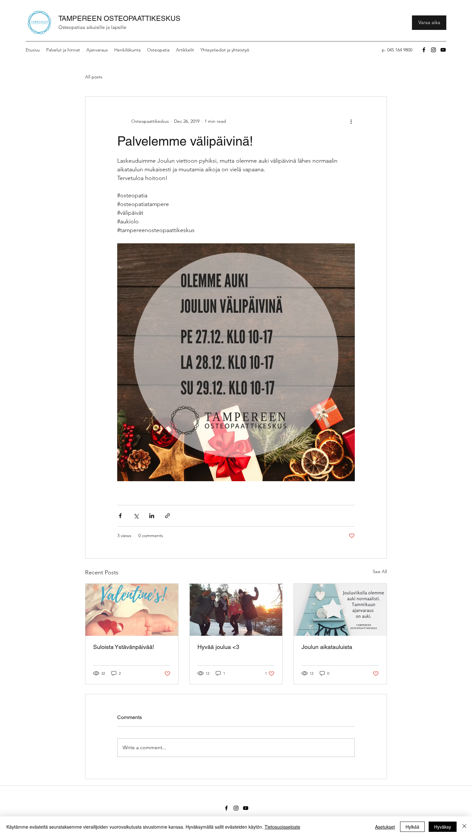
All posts (93, 77)
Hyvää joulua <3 (218, 647)
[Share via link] (167, 516)
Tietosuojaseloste (282, 827)
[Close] (464, 827)
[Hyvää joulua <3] (236, 610)
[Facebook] (424, 50)
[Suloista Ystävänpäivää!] (131, 610)
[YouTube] (443, 50)
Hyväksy (442, 827)
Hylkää (412, 827)
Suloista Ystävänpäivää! (123, 647)
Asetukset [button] (385, 827)
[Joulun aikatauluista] (340, 610)
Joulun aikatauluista (327, 647)
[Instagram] (433, 50)
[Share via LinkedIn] (152, 516)
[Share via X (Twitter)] (136, 516)
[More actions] (351, 121)
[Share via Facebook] (120, 516)
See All (380, 571)
